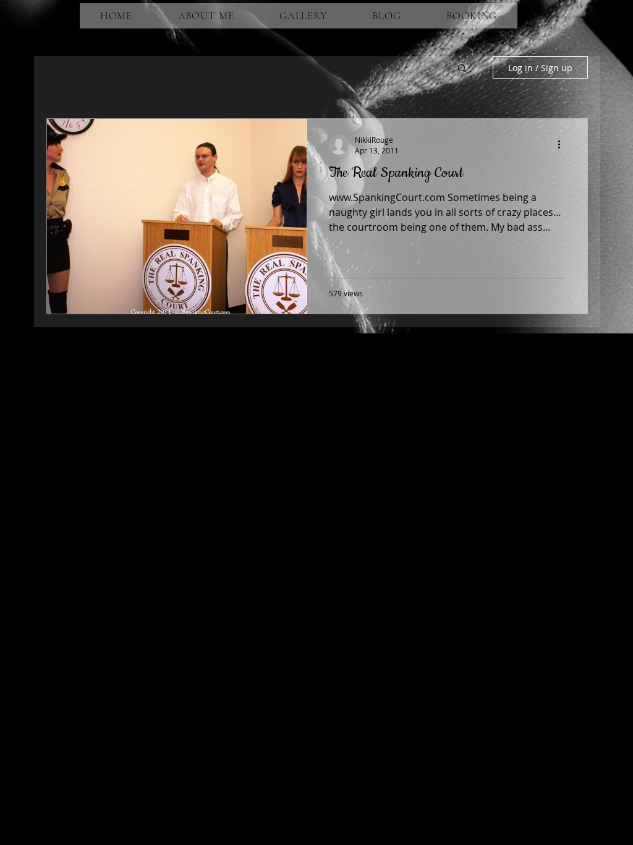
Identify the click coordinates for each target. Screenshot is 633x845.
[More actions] (563, 144)
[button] (462, 68)
